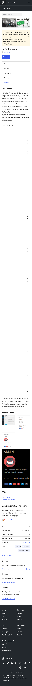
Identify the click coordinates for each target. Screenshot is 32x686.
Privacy (4, 619)
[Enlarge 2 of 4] (28, 417)
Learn (3, 625)
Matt (4, 644)
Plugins (19, 616)
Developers (5, 632)
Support (6, 82)
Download (6, 57)
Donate (20, 632)
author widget (26, 546)
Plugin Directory (6, 8)
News (4, 613)
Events (19, 629)
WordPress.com (8, 641)
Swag (19, 635)
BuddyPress (6, 650)
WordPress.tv (7, 635)
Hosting (4, 616)
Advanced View (7, 555)
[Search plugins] (20, 14)
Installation (7, 73)
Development (8, 78)
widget (28, 550)
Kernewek (9, 658)
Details (6, 64)
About (4, 610)
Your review (5, 569)
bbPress (5, 647)
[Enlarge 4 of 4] (28, 451)
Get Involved (21, 625)
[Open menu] (29, 2)
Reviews (6, 68)
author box (18, 546)
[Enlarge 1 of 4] (13, 417)
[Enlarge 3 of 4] (13, 435)
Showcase (20, 610)
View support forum (8, 582)
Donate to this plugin (8, 599)
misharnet (7, 52)
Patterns (19, 619)
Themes (19, 613)
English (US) (26, 542)
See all (28, 569)
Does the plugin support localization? (8, 498)
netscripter (21, 550)
